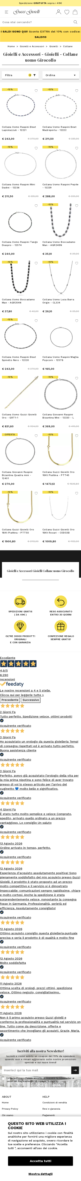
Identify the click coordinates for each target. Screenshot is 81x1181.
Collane (68, 46)
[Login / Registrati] (58, 12)
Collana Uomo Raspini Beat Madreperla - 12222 (59, 128)
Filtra (18, 75)
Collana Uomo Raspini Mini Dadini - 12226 (18, 186)
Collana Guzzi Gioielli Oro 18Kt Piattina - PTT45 (58, 474)
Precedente (10, 700)
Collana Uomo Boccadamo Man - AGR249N (58, 243)
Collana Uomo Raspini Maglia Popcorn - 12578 (60, 359)
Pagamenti (48, 1115)
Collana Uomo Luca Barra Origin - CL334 (58, 301)
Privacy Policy (24, 1078)
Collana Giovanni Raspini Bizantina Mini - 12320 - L (58, 416)
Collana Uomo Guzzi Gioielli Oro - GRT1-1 (19, 416)
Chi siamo (7, 1115)
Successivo (31, 700)
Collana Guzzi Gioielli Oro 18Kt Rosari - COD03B (58, 531)
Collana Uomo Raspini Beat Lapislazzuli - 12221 (19, 128)
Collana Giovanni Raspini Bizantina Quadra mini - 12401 (17, 475)
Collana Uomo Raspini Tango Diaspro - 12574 (20, 243)
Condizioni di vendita (54, 1102)
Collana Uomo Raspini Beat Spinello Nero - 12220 (19, 359)
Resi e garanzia (51, 1108)
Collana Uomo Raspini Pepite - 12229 (60, 186)
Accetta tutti (40, 1161)
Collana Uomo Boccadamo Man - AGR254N (18, 301)
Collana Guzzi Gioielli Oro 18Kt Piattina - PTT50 (18, 531)
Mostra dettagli (40, 1174)
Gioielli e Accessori (32, 46)
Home (11, 46)
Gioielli (53, 46)
